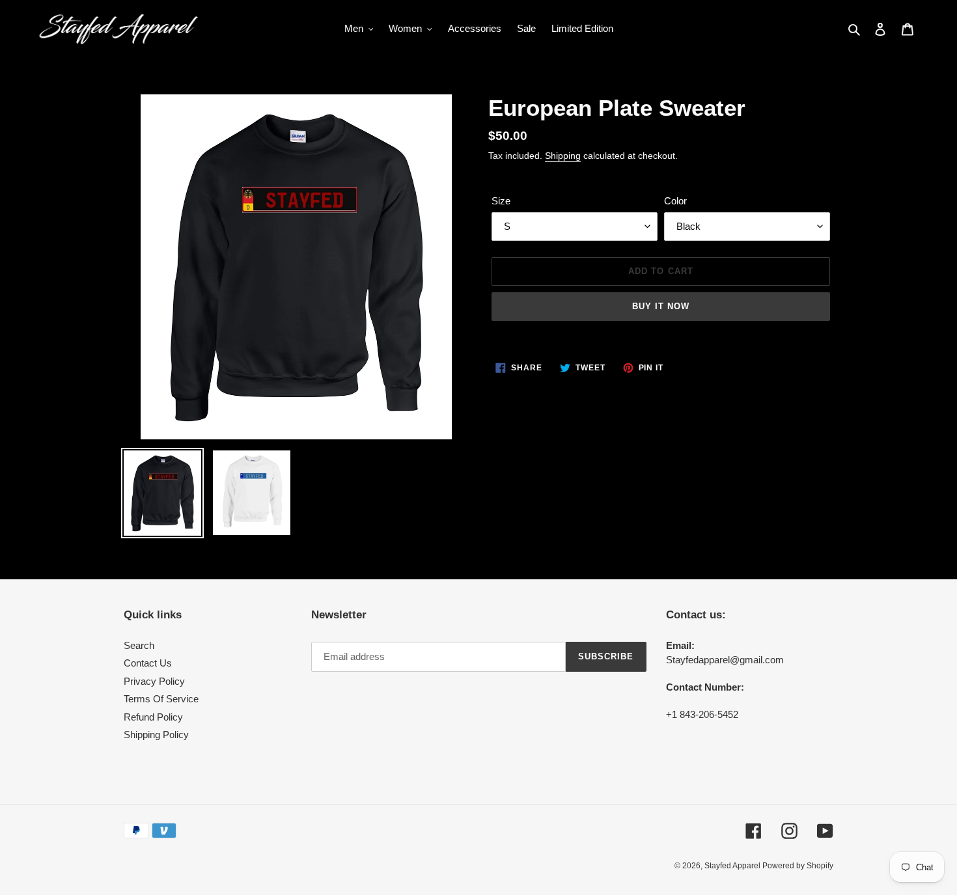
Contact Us (148, 662)
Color (675, 200)
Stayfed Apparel (733, 865)
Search (139, 645)
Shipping (563, 155)
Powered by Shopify (797, 865)
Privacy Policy (154, 681)
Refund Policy (153, 717)
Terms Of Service (161, 698)
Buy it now (660, 306)
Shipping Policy (156, 734)
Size (501, 200)
